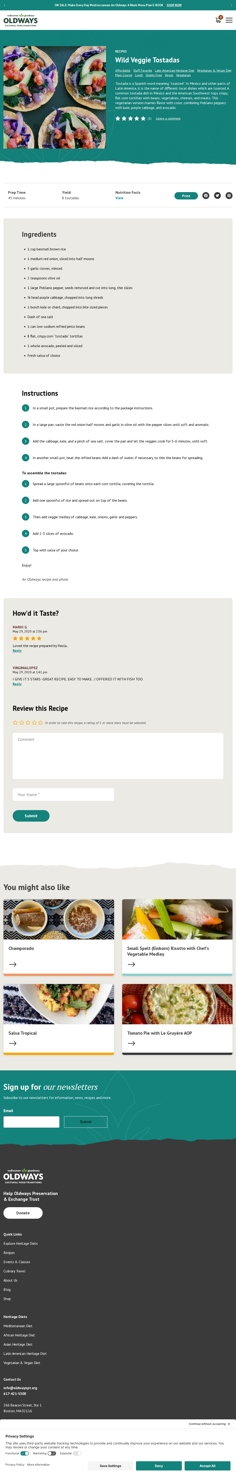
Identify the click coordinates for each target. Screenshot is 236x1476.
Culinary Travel (14, 1271)
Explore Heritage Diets (20, 1243)
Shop (7, 1298)
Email (8, 1110)
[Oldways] (20, 20)
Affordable (122, 70)
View (119, 198)
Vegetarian (183, 75)
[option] (118, 5)
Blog (7, 1289)
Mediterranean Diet (17, 1326)
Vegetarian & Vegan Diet (214, 70)
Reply (17, 650)
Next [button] (231, 5)
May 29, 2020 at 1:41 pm (30, 672)
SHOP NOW (174, 5)
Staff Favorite (142, 70)
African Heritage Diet (19, 1335)
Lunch (139, 75)
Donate (23, 1212)
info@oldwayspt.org (20, 1387)
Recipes (9, 1252)
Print (186, 195)
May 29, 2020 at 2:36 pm (30, 631)
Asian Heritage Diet (17, 1344)
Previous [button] (4, 5)
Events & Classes (16, 1261)
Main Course (123, 75)
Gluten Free (154, 75)
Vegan (169, 75)
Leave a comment (168, 118)
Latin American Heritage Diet (174, 70)
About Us (10, 1280)
